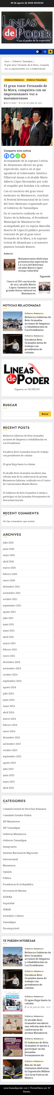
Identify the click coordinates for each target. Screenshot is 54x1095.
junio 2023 (8, 775)
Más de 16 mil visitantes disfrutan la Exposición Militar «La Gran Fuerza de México (37, 1071)
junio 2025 (8, 624)
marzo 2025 (9, 643)
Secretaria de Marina (14, 890)
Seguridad (8, 903)
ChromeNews (36, 1088)
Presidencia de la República (18, 884)
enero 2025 (9, 655)
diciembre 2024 (11, 662)
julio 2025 (8, 618)
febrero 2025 (10, 649)
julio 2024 (8, 693)
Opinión (7, 871)
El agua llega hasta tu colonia (19, 464)
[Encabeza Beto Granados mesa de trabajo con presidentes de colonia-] (12, 344)
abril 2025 (8, 637)
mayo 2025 (9, 630)
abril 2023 (8, 787)
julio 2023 (8, 769)
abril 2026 (8, 561)
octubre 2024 (10, 674)
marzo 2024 (9, 718)
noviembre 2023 (12, 743)
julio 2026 (8, 542)
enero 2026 (9, 580)
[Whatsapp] (17, 155)
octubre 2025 (10, 599)
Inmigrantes (10, 846)
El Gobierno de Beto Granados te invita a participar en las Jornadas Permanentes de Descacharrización (26, 496)
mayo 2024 (9, 706)
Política (7, 878)
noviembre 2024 (12, 668)
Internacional (10, 859)
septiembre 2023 (12, 756)
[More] (23, 155)
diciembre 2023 (11, 737)
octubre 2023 (10, 750)
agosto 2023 (9, 762)
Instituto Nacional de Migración (20, 853)
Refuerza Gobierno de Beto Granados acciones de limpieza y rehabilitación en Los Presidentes (38, 324)
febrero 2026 (10, 574)
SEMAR (7, 909)
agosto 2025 (9, 611)
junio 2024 (8, 699)
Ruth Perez (11, 103)
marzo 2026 (9, 567)
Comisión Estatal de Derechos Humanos (24, 809)
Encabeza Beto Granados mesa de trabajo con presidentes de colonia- (36, 346)
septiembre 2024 (12, 681)
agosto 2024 (9, 687)
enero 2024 (9, 731)
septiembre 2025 (12, 605)
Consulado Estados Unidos (17, 815)
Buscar (10, 404)
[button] (45, 52)
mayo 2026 (9, 555)
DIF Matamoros (11, 821)
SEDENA (7, 897)
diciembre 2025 (11, 586)
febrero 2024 (10, 725)
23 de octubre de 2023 (31, 103)
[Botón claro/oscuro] (39, 51)
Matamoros (9, 865)
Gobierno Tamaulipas (36, 80)
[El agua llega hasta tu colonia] (12, 1001)
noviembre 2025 (12, 593)
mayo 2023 (9, 781)
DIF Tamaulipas (11, 827)
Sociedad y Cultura (13, 915)
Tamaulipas (9, 922)
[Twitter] (12, 155)
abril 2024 (8, 712)
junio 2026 (8, 549)
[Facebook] (6, 155)
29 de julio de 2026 (36, 1007)
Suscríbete (50, 51)
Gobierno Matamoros (14, 80)
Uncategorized (11, 928)
